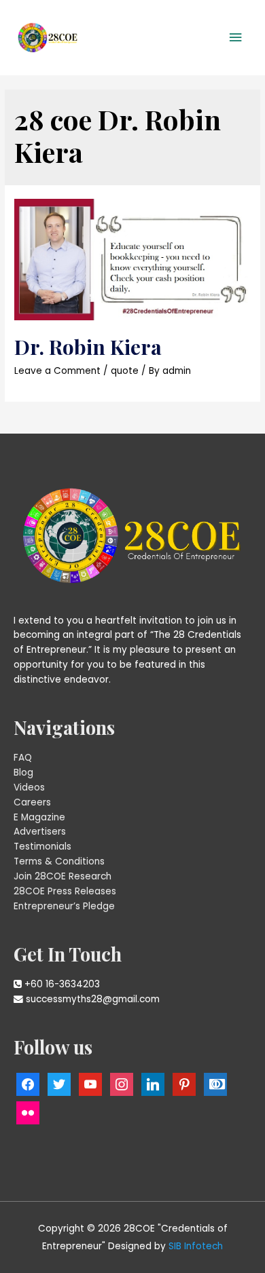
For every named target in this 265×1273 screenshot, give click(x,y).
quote (125, 370)
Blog (23, 772)
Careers (32, 802)
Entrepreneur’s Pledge (64, 906)
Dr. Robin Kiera (88, 346)
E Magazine (39, 817)
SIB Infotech (196, 1246)
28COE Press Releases (65, 891)
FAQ (23, 757)
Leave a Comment (57, 370)
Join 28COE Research (62, 876)
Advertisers (40, 831)
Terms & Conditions (59, 861)
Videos (29, 787)
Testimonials (42, 846)
